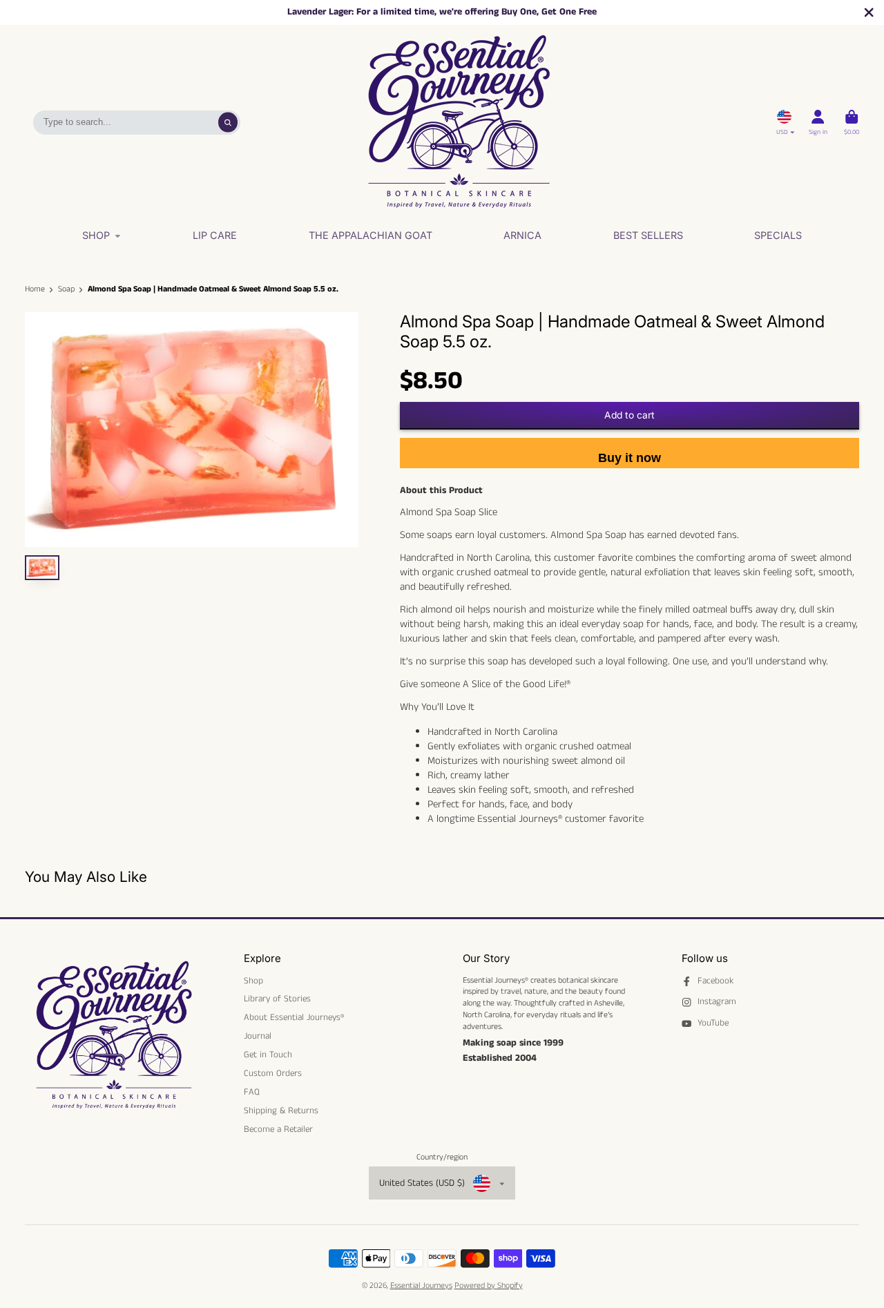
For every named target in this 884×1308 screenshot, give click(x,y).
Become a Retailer (278, 1130)
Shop (96, 235)
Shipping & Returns (281, 1111)
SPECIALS (778, 235)
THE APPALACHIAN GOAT (370, 235)
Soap (66, 289)
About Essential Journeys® (294, 1018)
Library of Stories (277, 999)
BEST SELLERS (648, 235)
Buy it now (629, 458)
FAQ (252, 1092)
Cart (851, 122)
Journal (257, 1036)
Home (35, 289)
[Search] (228, 123)
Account (818, 122)
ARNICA (522, 235)
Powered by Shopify (488, 1285)
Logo (458, 122)
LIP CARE (215, 235)
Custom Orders (273, 1074)
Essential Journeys (421, 1285)
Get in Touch (268, 1055)
